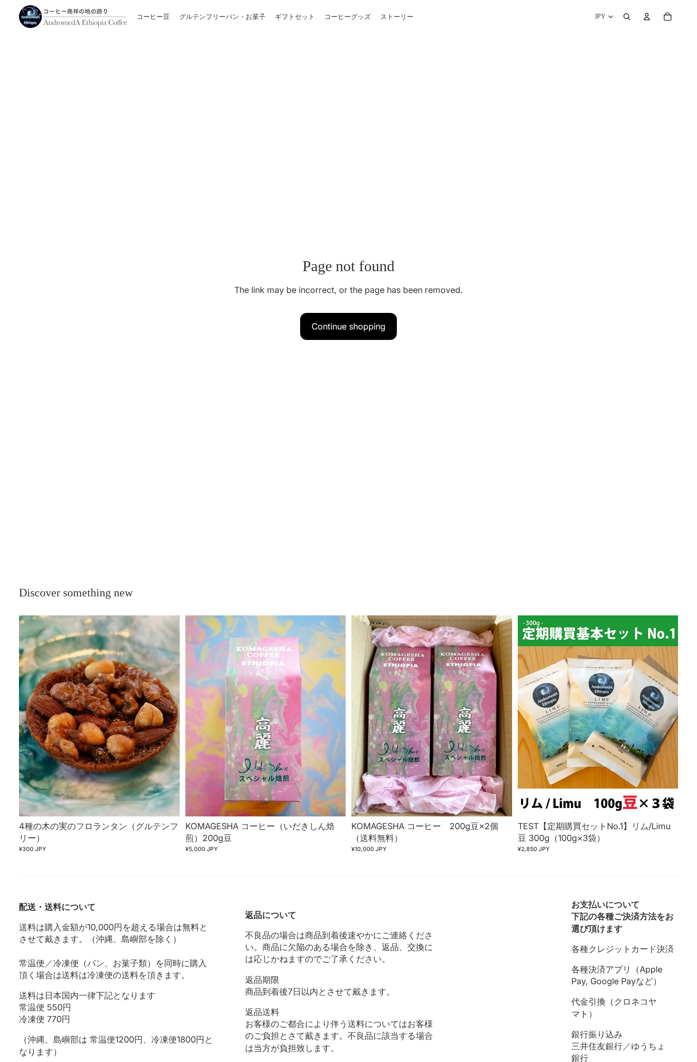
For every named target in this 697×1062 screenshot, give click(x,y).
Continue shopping (348, 326)
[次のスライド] (165, 715)
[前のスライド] (33, 715)
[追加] (330, 801)
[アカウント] (646, 16)
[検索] (626, 16)
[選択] (165, 801)
